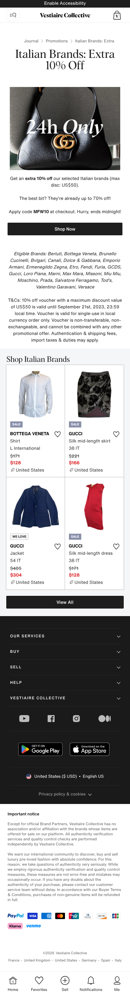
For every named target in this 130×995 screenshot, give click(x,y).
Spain (105, 960)
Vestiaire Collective (38, 698)
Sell (16, 667)
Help (16, 682)
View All (65, 602)
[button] (117, 15)
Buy (15, 651)
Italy (118, 960)
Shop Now (65, 229)
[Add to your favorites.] (57, 434)
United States (66, 960)
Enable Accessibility (65, 3)
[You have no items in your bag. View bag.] (117, 15)
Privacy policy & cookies (62, 794)
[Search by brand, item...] (13, 15)
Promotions (57, 41)
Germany (89, 960)
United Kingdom (37, 960)
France (14, 960)
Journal (31, 41)
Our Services (27, 636)
